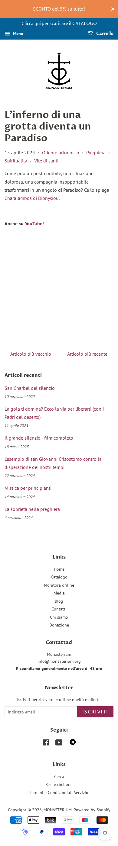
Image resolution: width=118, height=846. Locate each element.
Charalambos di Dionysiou (32, 198)
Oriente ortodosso (60, 152)
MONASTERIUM (58, 809)
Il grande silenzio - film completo (39, 438)
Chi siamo (59, 617)
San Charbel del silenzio (30, 388)
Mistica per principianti (28, 488)
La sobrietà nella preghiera (32, 509)
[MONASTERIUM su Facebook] (45, 743)
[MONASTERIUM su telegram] (73, 743)
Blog (59, 601)
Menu (17, 33)
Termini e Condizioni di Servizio (59, 792)
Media (59, 593)
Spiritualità (16, 161)
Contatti (59, 609)
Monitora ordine (59, 585)
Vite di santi (46, 161)
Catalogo (59, 577)
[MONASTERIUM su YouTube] (58, 743)
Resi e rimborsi (59, 784)
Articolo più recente (87, 354)
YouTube (33, 223)
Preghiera (96, 152)
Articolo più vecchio (30, 354)
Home (59, 569)
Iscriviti (95, 712)
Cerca (59, 776)
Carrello (104, 34)
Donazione (59, 625)
